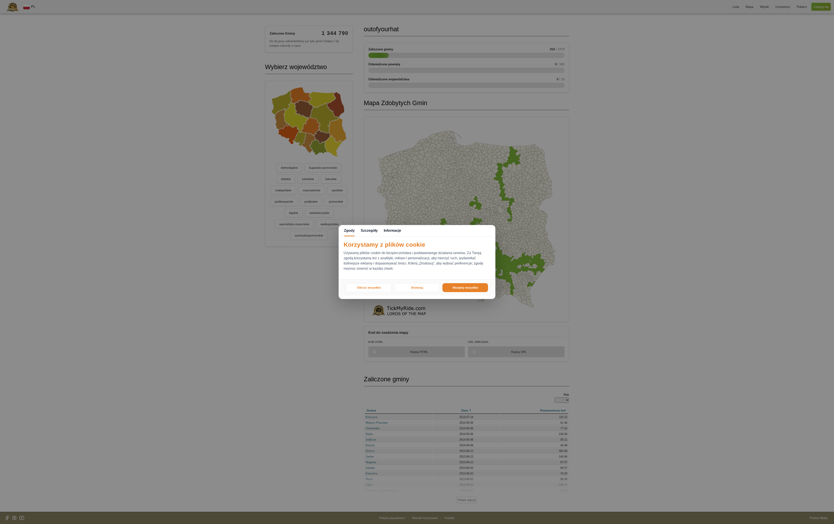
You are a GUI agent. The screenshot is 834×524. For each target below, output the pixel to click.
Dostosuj (417, 287)
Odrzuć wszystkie (369, 287)
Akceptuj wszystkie (465, 287)
